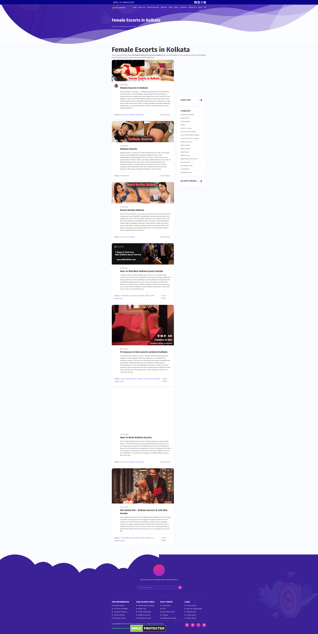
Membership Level (144, 618)
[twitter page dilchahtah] (199, 2)
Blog (200, 7)
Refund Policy (191, 612)
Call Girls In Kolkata (121, 609)
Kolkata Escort (185, 152)
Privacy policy (191, 605)
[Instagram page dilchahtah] (202, 2)
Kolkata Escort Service (154, 624)
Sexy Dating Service (119, 540)
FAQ (163, 609)
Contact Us (192, 7)
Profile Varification (144, 612)
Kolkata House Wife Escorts (189, 159)
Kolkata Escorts (140, 114)
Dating (122, 379)
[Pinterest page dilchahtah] (205, 2)
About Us (141, 7)
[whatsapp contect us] (114, 2)
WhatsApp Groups (186, 172)
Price (170, 7)
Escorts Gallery (153, 7)
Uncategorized (185, 169)
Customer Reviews (120, 612)
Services (164, 7)
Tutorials (165, 615)
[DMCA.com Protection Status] (148, 628)
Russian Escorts (185, 162)
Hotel (176, 7)
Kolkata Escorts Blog (169, 618)
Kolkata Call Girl (185, 145)
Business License (119, 618)
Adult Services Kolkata (187, 114)
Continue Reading (165, 114)
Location (183, 7)
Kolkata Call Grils (149, 295)
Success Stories (119, 615)
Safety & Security (144, 615)
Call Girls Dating (125, 295)
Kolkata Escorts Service (120, 628)
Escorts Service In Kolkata (128, 114)
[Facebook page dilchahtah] (195, 2)
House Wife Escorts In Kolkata (151, 379)
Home (135, 7)
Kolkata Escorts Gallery (146, 605)
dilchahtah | (129, 624)
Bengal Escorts (185, 118)
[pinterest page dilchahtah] (204, 625)
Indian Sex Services (186, 142)
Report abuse (191, 618)
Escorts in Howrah (186, 128)
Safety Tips (142, 609)
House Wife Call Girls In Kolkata (134, 379)
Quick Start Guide (168, 612)
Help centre (166, 605)
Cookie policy (191, 615)
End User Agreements (194, 609)
